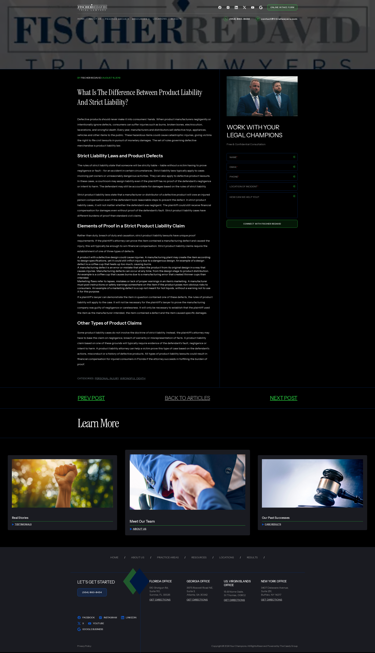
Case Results (273, 524)
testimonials (23, 524)
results (176, 19)
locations (160, 19)
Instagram (110, 617)
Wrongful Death (132, 378)
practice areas (116, 19)
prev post (91, 398)
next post (283, 398)
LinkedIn (131, 617)
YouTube (98, 623)
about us (95, 19)
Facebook (88, 617)
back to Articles (187, 398)
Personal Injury (107, 378)
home (81, 19)
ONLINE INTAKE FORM (282, 7)
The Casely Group (289, 646)
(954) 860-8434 (92, 592)
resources (139, 19)
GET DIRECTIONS (160, 599)
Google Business (92, 629)
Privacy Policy (84, 646)
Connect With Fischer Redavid (262, 223)
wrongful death (106, 129)
